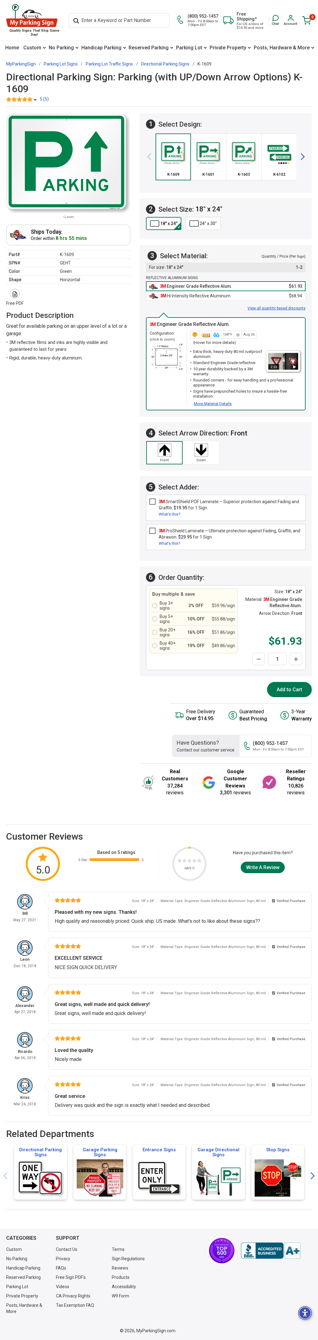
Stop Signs (277, 1150)
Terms (118, 1249)
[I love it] (199, 861)
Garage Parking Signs (100, 1152)
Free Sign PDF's (71, 1277)
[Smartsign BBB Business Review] (271, 1251)
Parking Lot (189, 48)
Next (313, 1176)
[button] (275, 20)
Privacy (63, 1258)
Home (12, 48)
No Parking (61, 48)
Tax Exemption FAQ (75, 1305)
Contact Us (66, 1249)
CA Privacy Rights (73, 1295)
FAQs (61, 1268)
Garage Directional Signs (218, 1152)
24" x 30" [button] (208, 223)
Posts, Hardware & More (282, 48)
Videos (62, 1286)
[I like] (194, 861)
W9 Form (120, 1295)
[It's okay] (189, 861)
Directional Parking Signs (40, 1152)
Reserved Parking (149, 48)
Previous (5, 1176)
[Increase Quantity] (296, 659)
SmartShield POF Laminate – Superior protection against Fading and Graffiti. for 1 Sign (229, 504)
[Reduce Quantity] (258, 659)
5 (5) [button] (44, 99)
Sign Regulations (128, 1258)
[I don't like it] (184, 861)
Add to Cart (289, 690)
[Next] (300, 156)
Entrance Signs (159, 1150)
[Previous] (151, 156)
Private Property (228, 48)
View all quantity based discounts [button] (277, 308)
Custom (32, 48)
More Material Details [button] (213, 403)
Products (120, 1277)
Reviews (120, 1268)
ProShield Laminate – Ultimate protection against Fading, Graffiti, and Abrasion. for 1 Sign (229, 533)
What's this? (169, 514)
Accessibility (124, 1286)
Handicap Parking (101, 48)
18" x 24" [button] (168, 223)
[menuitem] (12, 47)
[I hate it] (179, 861)
